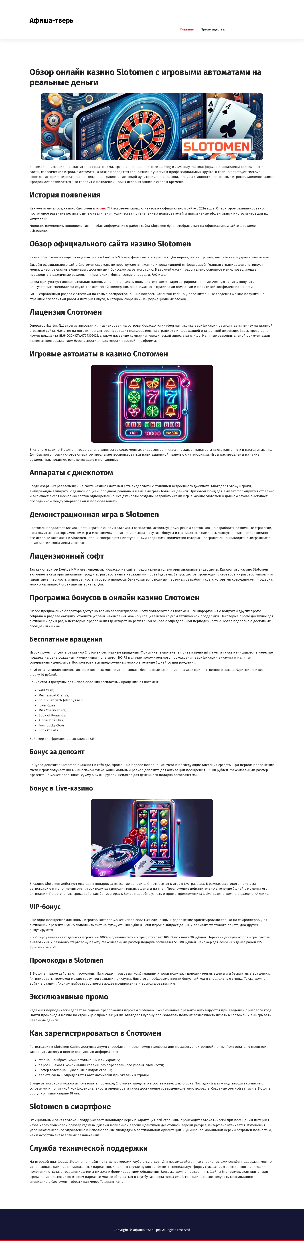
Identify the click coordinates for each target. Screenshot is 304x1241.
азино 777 (104, 208)
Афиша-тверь (51, 20)
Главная (187, 29)
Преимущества (213, 29)
